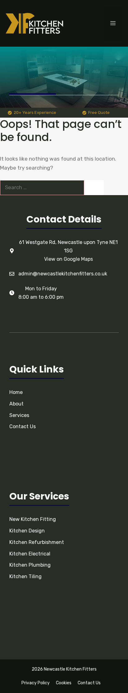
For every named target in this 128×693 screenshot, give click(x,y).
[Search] (94, 187)
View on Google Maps (68, 259)
